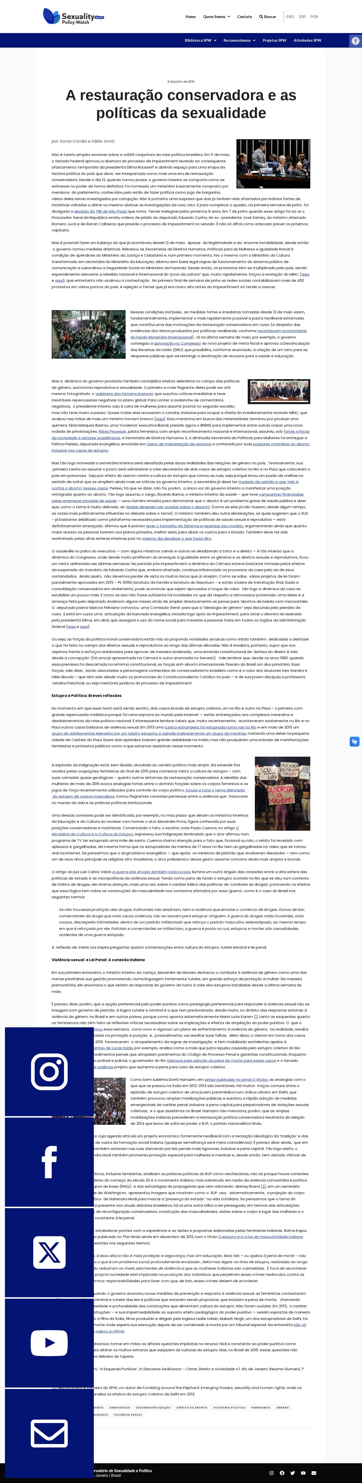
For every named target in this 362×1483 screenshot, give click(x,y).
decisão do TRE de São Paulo (101, 211)
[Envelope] (313, 1473)
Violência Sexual (128, 1415)
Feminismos (261, 1407)
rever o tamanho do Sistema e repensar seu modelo (194, 525)
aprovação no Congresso (177, 343)
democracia (120, 1407)
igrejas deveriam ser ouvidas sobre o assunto (168, 506)
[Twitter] (292, 1473)
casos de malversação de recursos (179, 444)
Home (191, 16)
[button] (355, 41)
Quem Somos (214, 16)
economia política (229, 1407)
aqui (305, 274)
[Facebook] (282, 1473)
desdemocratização (153, 1407)
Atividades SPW (307, 40)
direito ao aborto (192, 1407)
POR (314, 16)
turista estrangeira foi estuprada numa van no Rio (211, 727)
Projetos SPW (274, 40)
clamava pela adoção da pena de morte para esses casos (221, 1060)
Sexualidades (97, 1415)
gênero (283, 1407)
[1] (256, 1016)
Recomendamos (237, 40)
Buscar (270, 16)
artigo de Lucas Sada (113, 1048)
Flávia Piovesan (112, 431)
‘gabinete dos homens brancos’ (124, 393)
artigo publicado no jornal (236, 1079)
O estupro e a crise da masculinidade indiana (260, 1236)
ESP (302, 16)
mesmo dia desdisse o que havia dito (176, 538)
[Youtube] (303, 1473)
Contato (244, 16)
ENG (290, 16)
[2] (263, 1186)
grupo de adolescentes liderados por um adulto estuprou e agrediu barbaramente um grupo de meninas (149, 733)
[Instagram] (271, 1473)
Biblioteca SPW (198, 40)
